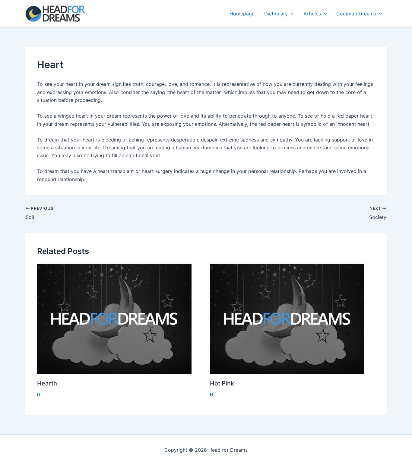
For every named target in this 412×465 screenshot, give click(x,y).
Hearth (47, 383)
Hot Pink (222, 383)
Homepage (242, 14)
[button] (291, 14)
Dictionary (276, 14)
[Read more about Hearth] (119, 319)
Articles (312, 14)
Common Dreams (356, 14)
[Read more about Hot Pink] (292, 319)
